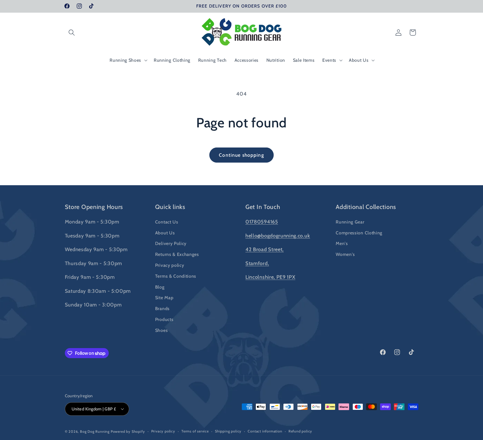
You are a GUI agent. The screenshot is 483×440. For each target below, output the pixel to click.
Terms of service (195, 431)
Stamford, (257, 263)
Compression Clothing (359, 232)
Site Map (164, 297)
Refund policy (300, 431)
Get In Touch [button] (262, 206)
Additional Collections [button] (366, 206)
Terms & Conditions (175, 276)
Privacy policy (169, 265)
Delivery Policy (170, 243)
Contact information (265, 431)
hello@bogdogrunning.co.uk (277, 235)
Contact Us (166, 221)
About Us (165, 232)
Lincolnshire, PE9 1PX (270, 277)
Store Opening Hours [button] (94, 206)
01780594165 (261, 221)
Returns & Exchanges (177, 254)
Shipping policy (228, 431)
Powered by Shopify (128, 431)
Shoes (161, 330)
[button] (72, 32)
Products (164, 319)
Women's (345, 254)
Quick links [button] (170, 206)
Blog (160, 286)
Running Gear (350, 221)
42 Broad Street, (264, 249)
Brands (162, 308)
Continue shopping (241, 155)
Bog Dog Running (95, 431)
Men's (342, 243)
